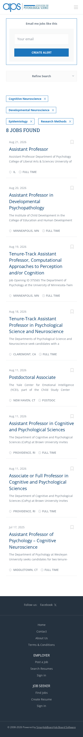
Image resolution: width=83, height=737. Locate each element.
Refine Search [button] (41, 76)
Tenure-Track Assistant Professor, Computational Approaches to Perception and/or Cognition (35, 263)
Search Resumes (41, 669)
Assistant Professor (28, 149)
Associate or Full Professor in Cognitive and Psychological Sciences (38, 481)
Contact (41, 631)
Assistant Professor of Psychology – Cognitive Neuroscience (32, 540)
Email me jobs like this (41, 23)
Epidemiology (18, 121)
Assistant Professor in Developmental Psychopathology (31, 201)
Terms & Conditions (41, 645)
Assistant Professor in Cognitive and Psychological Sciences (41, 426)
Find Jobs (41, 693)
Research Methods (53, 121)
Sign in (41, 675)
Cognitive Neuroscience (25, 99)
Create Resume (41, 699)
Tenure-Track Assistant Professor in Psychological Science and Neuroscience (36, 324)
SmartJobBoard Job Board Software (56, 727)
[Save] (72, 142)
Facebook (46, 605)
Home (42, 625)
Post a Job (41, 662)
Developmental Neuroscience (29, 110)
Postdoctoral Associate (32, 377)
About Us (41, 638)
